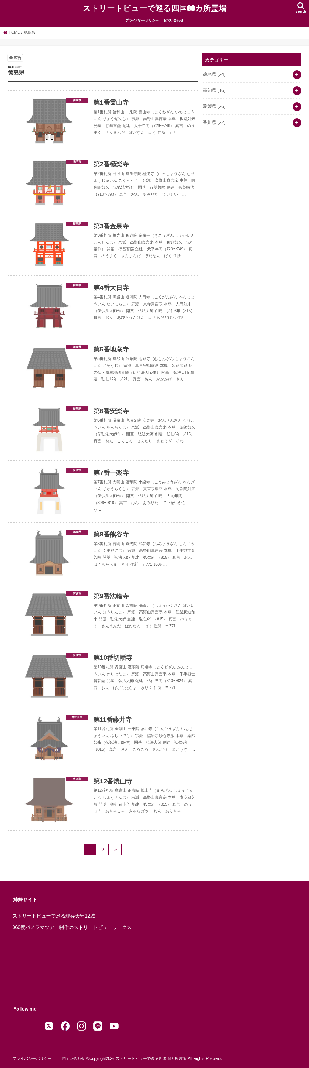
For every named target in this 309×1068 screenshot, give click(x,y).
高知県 (214, 90)
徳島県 (214, 74)
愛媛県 (214, 106)
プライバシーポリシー (142, 20)
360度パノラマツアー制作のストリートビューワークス (72, 927)
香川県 (214, 122)
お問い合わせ (173, 20)
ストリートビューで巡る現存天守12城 (53, 915)
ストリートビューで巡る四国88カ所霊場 (155, 7)
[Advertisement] (251, 181)
